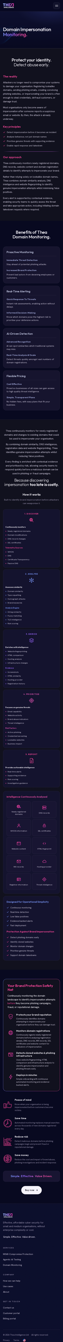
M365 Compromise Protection (18, 1254)
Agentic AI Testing (12, 1259)
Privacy (6, 1340)
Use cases (8, 1286)
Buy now (31, 1190)
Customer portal (11, 1313)
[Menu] (56, 5)
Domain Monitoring (12, 1264)
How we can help (11, 1280)
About (6, 1291)
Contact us (8, 1307)
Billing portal (9, 1318)
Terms (16, 1340)
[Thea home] (8, 5)
